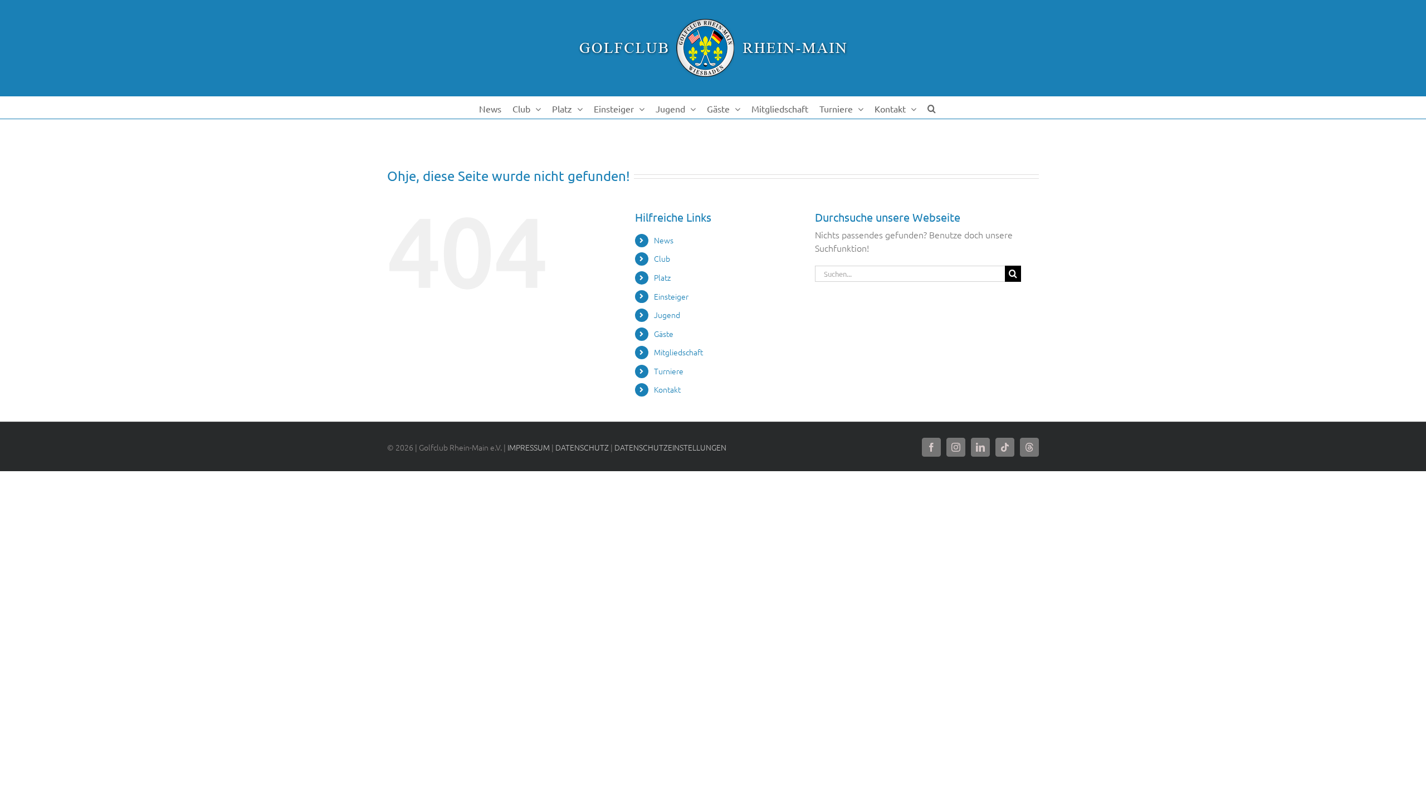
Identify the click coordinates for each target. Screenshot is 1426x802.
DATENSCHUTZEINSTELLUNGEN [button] (670, 447)
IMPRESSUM (528, 447)
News (663, 240)
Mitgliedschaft (678, 352)
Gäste (663, 333)
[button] (931, 107)
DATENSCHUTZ (582, 447)
